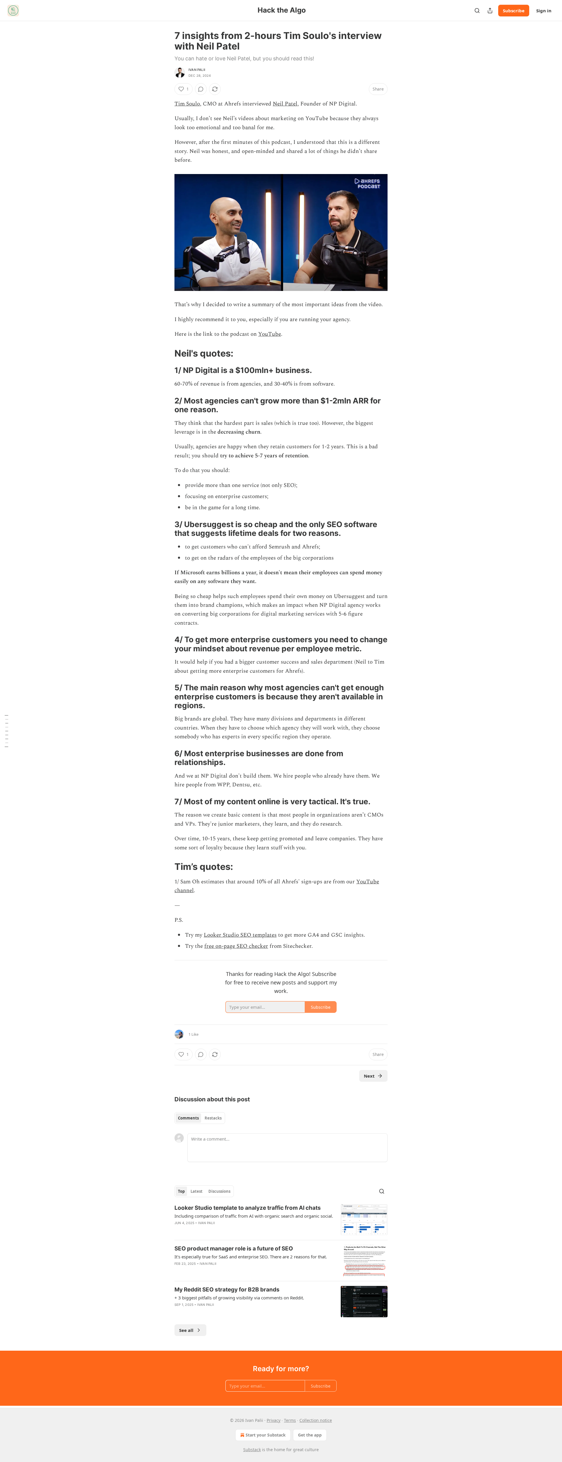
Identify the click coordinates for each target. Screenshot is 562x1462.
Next (369, 1076)
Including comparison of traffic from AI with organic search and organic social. (253, 1216)
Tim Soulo (187, 104)
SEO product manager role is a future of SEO (233, 1248)
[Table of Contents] (6, 731)
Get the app (310, 1435)
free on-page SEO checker (236, 946)
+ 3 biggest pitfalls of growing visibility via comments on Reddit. (239, 1298)
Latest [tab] (197, 1191)
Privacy (273, 1420)
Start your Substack (266, 1435)
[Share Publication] (490, 10)
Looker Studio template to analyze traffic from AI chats (247, 1207)
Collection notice (315, 1420)
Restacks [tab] (213, 1118)
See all (186, 1330)
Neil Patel (285, 104)
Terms (290, 1420)
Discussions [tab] (219, 1191)
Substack (252, 1449)
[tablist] (199, 1118)
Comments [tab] (188, 1118)
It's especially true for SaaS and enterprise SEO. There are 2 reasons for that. (250, 1257)
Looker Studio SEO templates (240, 935)
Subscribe (514, 10)
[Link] (166, 353)
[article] (281, 1220)
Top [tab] (181, 1191)
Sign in (543, 10)
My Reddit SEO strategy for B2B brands (227, 1289)
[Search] (477, 10)
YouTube (269, 334)
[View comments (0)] (201, 89)
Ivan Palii (197, 70)
